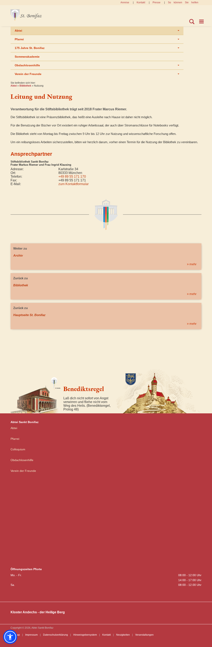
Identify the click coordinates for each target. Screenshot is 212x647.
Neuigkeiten (123, 634)
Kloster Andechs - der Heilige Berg (38, 612)
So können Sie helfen (183, 2)
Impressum (31, 634)
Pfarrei (19, 39)
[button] (10, 637)
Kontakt (141, 2)
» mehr (191, 264)
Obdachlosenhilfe (27, 65)
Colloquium (18, 449)
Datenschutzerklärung (55, 634)
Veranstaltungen (144, 634)
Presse (156, 2)
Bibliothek (25, 85)
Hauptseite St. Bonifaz (29, 315)
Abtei (18, 30)
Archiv (18, 255)
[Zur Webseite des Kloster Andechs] (158, 390)
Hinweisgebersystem (85, 634)
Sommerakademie (27, 56)
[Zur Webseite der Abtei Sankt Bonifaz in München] (35, 393)
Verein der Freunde (28, 74)
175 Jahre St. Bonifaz (30, 48)
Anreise (124, 2)
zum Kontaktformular (73, 184)
